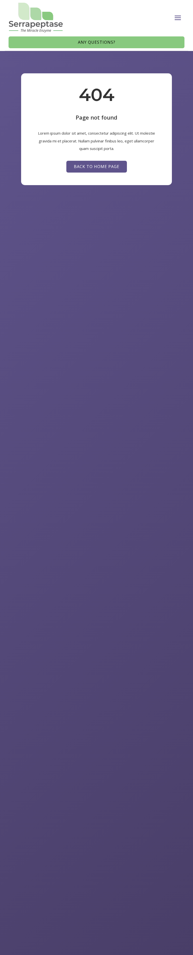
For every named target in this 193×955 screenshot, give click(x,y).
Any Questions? (96, 42)
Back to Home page (96, 166)
